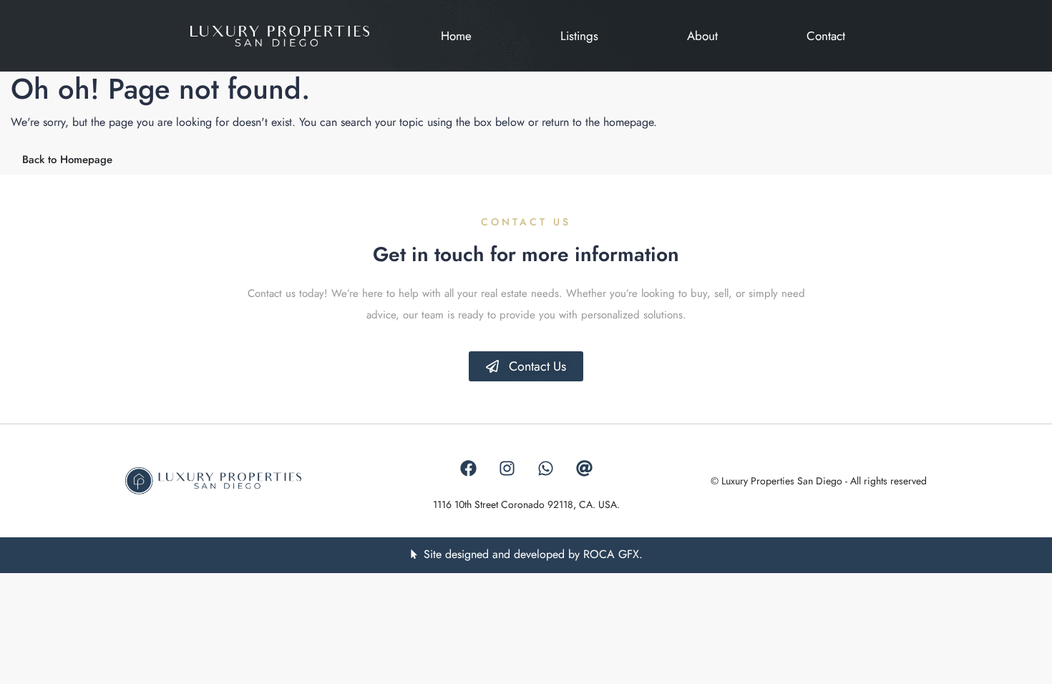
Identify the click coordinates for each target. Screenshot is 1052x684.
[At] (584, 468)
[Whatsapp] (545, 468)
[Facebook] (468, 468)
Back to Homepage (67, 159)
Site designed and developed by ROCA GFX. (533, 554)
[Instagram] (506, 468)
